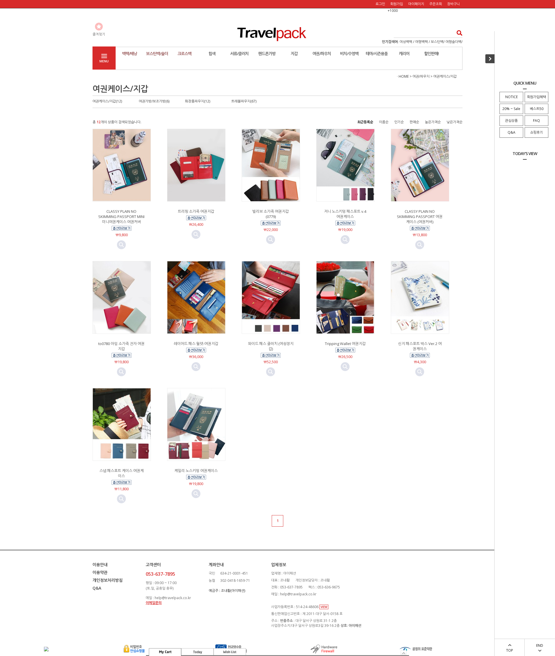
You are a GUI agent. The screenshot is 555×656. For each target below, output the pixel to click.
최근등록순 (365, 122)
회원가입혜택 (536, 96)
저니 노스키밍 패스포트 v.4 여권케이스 (345, 214)
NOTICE (511, 96)
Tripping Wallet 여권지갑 (345, 343)
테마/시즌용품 (377, 53)
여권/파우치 (321, 53)
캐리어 (404, 53)
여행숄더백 (453, 41)
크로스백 (184, 53)
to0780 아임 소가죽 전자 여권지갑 (121, 346)
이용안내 (100, 564)
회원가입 (396, 3)
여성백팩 (405, 41)
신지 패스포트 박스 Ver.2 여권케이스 (420, 346)
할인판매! (431, 53)
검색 (457, 33)
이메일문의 (154, 602)
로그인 (380, 3)
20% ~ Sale (511, 108)
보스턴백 (437, 41)
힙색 (211, 53)
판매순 (414, 122)
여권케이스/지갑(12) (107, 101)
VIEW (324, 607)
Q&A (511, 132)
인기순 (399, 122)
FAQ (536, 120)
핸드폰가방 (266, 53)
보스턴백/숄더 (157, 53)
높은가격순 (433, 122)
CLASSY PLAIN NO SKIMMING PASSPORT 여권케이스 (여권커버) (420, 216)
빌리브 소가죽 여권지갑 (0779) (270, 214)
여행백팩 (421, 41)
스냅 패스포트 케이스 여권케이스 (121, 473)
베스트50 (536, 108)
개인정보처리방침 (107, 580)
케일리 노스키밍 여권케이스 (196, 470)
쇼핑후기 (536, 132)
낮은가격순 (454, 122)
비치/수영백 (349, 53)
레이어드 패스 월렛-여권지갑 (196, 343)
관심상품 (511, 120)
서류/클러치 (239, 53)
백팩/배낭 (129, 53)
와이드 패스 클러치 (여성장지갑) (270, 346)
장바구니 (453, 3)
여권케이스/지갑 (445, 76)
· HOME (403, 76)
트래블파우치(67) (243, 101)
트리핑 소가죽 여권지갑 (196, 211)
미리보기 (121, 244)
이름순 (383, 122)
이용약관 (100, 572)
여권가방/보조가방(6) (154, 101)
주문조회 (435, 3)
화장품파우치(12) (197, 101)
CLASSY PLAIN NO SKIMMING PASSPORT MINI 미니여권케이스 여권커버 (121, 216)
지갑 (294, 53)
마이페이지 (416, 3)
